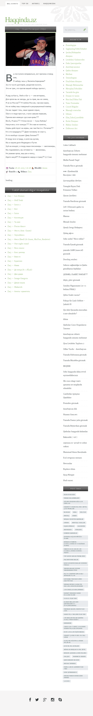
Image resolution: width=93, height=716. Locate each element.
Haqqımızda (49, 4)
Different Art (71, 128)
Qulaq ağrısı (68, 233)
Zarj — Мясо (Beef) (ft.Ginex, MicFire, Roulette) (29, 239)
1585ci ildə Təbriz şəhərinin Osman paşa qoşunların (74, 627)
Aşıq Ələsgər (68, 475)
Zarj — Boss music (16, 248)
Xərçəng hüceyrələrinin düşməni (73, 641)
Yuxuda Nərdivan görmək (74, 201)
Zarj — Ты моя (14, 222)
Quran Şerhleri (69, 196)
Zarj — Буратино (15, 261)
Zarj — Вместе (14, 257)
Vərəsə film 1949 (70, 598)
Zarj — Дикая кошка (16, 283)
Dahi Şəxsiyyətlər (73, 63)
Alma (65, 319)
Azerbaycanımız (73, 67)
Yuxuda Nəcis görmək (73, 166)
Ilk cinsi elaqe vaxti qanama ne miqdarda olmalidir (72, 385)
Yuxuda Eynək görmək (73, 244)
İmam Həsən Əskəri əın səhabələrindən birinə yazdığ (73, 550)
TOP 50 (25, 4)
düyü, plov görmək (71, 280)
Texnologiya (71, 78)
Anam (74, 515)
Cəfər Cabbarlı (69, 145)
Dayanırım (67, 623)
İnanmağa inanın (79, 656)
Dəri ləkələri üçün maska (74, 632)
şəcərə (67, 681)
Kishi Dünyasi (72, 121)
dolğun (83, 512)
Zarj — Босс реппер (16, 252)
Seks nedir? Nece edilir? (73, 239)
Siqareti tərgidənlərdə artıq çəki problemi (75, 508)
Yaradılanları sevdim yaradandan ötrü (72, 569)
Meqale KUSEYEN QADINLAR (73, 519)
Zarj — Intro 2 (14, 205)
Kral (75, 512)
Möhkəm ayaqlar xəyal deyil (74, 649)
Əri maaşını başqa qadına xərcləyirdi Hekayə (73, 618)
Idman (69, 114)
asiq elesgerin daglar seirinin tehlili (75, 564)
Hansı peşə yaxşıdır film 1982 (75, 614)
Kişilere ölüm (69, 469)
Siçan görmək (69, 526)
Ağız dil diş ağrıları (71, 646)
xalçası (67, 656)
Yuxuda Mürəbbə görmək (74, 360)
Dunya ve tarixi (72, 96)
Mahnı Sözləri (72, 125)
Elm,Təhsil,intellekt (75, 118)
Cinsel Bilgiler (72, 107)
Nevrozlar (67, 463)
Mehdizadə (68, 529)
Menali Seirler (69, 222)
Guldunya (81, 526)
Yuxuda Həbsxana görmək (74, 355)
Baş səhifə (12, 4)
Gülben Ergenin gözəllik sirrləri (73, 502)
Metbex (69, 74)
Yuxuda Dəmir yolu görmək (75, 420)
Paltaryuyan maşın (71, 559)
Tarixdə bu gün (72, 92)
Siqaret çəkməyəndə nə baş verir (74, 636)
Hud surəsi (68, 480)
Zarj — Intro (13, 213)
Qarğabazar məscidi (71, 660)
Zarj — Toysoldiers (16, 235)
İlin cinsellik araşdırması (73, 589)
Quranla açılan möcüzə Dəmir (73, 537)
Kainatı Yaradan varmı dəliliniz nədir (72, 594)
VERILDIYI (78, 529)
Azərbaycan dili (70, 409)
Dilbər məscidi (69, 494)
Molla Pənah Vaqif (71, 160)
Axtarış (36, 4)
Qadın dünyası (72, 71)
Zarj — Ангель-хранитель (19, 291)
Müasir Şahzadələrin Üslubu (75, 653)
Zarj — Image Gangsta (18, 278)
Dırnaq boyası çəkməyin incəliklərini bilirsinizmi (73, 585)
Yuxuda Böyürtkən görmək (75, 426)
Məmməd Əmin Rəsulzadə (74, 452)
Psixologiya (71, 45)
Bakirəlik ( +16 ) (70, 437)
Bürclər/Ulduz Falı (74, 99)
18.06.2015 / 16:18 (23, 168)
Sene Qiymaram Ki (70, 672)
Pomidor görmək (70, 403)
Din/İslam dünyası (74, 81)
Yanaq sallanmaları (71, 498)
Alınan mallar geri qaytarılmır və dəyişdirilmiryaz (71, 603)
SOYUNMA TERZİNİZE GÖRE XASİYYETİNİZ (73, 580)
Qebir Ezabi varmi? (71, 295)
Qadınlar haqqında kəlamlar (75, 431)
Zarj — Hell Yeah (15, 200)
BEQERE (67, 366)
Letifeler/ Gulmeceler (75, 60)
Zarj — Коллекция (15, 218)
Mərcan (67, 512)
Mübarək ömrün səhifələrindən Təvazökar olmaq (74, 543)
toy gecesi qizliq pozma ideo (74, 556)
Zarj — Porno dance (16, 226)
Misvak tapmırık (70, 663)
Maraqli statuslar (73, 110)
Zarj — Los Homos (16, 196)
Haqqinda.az (20, 19)
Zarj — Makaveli (15, 287)
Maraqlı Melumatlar (74, 85)
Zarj (29, 172)
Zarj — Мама (13, 265)
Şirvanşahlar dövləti (72, 181)
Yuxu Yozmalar (72, 103)
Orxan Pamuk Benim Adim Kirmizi (73, 676)
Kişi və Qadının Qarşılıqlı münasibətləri (73, 574)
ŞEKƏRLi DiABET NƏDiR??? (75, 274)
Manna (66, 216)
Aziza (44, 168)
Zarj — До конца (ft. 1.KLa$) (20, 270)
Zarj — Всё (12, 209)
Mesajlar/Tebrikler (74, 89)
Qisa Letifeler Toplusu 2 (73, 343)
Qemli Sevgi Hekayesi (72, 227)
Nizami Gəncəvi (70, 414)
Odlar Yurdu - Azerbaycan (74, 349)
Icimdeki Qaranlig (70, 533)
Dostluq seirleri (70, 259)
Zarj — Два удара (15, 274)
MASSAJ (66, 515)
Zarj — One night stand (18, 244)
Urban (66, 522)
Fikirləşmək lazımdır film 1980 (73, 668)
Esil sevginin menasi (72, 458)
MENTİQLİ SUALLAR (78, 522)
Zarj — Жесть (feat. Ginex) (19, 231)
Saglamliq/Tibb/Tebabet (76, 49)
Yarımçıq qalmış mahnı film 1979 (74, 610)
